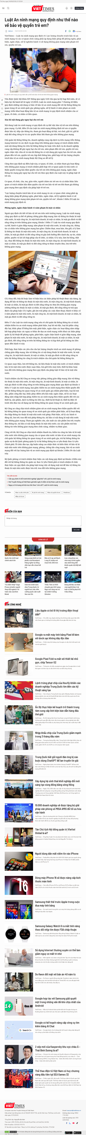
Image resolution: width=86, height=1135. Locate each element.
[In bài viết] (69, 31)
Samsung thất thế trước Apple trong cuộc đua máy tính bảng (57, 903)
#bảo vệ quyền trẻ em (53, 492)
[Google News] (77, 31)
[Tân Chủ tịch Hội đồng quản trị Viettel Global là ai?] (19, 837)
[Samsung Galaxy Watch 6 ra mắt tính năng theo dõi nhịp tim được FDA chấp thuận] (19, 933)
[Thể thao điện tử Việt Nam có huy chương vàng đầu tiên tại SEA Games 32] (19, 1078)
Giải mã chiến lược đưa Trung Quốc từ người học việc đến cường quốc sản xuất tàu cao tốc (32, 589)
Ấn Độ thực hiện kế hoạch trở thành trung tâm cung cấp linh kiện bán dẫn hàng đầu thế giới (57, 710)
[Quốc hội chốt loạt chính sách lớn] (13, 550)
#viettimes (67, 492)
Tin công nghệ (13, 604)
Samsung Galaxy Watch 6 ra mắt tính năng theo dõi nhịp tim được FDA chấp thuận (57, 927)
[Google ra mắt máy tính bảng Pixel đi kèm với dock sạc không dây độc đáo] (19, 642)
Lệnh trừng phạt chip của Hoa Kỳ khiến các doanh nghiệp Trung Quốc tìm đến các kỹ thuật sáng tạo (58, 686)
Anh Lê (10, 31)
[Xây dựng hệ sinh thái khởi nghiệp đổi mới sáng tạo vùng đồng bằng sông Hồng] (19, 788)
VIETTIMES (43, 8)
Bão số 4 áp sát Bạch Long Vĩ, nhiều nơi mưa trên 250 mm (52, 560)
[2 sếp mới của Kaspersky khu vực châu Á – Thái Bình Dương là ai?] (19, 1054)
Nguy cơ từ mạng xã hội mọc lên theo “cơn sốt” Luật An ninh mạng (33, 485)
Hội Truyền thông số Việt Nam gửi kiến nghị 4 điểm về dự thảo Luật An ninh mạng (38, 482)
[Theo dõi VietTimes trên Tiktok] (77, 1123)
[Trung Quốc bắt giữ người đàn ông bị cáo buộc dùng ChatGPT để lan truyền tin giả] (19, 764)
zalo (70, 1123)
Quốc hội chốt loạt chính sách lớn (11, 559)
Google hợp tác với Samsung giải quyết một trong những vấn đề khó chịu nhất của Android (57, 1002)
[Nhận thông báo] (66, 8)
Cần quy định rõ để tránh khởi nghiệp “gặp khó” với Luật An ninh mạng (34, 479)
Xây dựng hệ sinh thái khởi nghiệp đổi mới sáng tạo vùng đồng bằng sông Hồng (57, 782)
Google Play (77, 1133)
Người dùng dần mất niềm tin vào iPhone (56, 853)
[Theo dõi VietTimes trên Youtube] (73, 1123)
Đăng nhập (79, 8)
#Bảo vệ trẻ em (19, 496)
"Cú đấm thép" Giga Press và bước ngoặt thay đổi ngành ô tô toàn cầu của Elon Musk (12, 589)
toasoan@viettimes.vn (73, 1110)
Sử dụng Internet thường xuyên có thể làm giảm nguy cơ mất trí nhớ (57, 951)
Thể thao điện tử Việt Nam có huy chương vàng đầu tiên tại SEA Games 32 (57, 1072)
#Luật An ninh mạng (38, 492)
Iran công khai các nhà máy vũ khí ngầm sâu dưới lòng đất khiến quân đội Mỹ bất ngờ (72, 563)
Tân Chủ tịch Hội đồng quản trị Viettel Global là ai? (55, 831)
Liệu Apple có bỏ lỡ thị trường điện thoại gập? (56, 612)
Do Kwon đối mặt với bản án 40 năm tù (55, 974)
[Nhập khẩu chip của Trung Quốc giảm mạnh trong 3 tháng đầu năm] (19, 740)
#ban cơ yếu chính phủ (22, 492)
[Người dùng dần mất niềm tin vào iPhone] (19, 861)
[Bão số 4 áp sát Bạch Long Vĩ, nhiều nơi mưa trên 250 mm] (53, 550)
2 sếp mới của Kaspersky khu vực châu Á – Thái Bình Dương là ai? (57, 1048)
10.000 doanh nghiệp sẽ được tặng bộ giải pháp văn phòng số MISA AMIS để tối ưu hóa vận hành (58, 809)
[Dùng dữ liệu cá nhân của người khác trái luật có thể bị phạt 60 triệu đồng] (72, 577)
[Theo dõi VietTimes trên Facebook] (67, 1123)
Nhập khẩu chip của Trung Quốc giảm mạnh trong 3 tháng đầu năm (58, 734)
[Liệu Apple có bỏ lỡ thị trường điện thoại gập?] (19, 618)
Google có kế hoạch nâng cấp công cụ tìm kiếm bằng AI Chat (57, 1024)
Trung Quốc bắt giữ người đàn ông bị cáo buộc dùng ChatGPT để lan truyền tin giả (56, 758)
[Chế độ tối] (71, 8)
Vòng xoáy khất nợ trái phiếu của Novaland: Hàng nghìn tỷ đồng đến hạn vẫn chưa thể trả (33, 563)
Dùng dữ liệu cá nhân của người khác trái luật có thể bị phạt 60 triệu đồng (72, 588)
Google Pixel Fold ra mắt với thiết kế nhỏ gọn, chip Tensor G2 (56, 660)
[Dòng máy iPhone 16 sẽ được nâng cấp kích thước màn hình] (19, 885)
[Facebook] (66, 31)
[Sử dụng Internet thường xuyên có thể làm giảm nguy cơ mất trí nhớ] (19, 957)
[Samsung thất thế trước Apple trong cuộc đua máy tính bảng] (19, 909)
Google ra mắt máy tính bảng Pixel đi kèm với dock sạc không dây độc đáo (57, 636)
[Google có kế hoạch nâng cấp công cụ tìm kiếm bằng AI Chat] (19, 1030)
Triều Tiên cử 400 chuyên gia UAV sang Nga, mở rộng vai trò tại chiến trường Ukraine (53, 589)
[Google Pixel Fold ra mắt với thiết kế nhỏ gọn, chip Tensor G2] (19, 666)
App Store (69, 1133)
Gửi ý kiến (77, 530)
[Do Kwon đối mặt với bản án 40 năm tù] (19, 981)
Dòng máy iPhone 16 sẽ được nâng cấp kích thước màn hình (58, 879)
